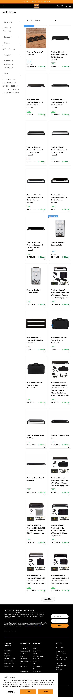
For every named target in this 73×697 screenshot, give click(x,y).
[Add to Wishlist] (44, 68)
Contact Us (8, 650)
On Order (8, 64)
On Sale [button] (12, 43)
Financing (23, 659)
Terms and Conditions (29, 625)
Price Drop (10, 49)
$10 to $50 (10, 79)
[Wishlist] (66, 6)
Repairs (7, 656)
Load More (48, 599)
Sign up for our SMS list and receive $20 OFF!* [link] (36, 1)
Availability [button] (12, 55)
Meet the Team (38, 656)
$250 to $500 (12, 89)
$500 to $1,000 (12, 93)
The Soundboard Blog (37, 666)
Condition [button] (12, 22)
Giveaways (37, 672)
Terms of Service (10, 661)
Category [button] (12, 37)
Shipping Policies (10, 658)
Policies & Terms (23, 668)
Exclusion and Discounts (25, 652)
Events (22, 656)
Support (7, 653)
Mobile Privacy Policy (25, 662)
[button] (2, 6)
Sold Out (8, 67)
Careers (36, 659)
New (8, 28)
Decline (45, 692)
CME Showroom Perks (37, 651)
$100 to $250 (11, 86)
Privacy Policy (29, 686)
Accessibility (24, 648)
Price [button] (12, 73)
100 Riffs (36, 661)
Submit (60, 626)
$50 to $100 (10, 83)
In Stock (8, 61)
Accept (28, 692)
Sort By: (30, 20)
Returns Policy (9, 663)
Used (8, 31)
